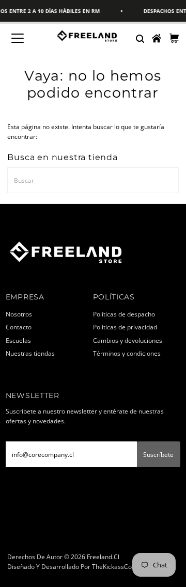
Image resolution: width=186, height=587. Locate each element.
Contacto (19, 327)
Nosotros (19, 314)
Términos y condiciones (127, 353)
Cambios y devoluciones (127, 340)
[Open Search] (139, 38)
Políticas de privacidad (125, 327)
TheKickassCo (112, 566)
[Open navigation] (24, 38)
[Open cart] (174, 38)
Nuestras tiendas (30, 353)
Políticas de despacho (124, 314)
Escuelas (18, 340)
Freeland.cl (103, 556)
